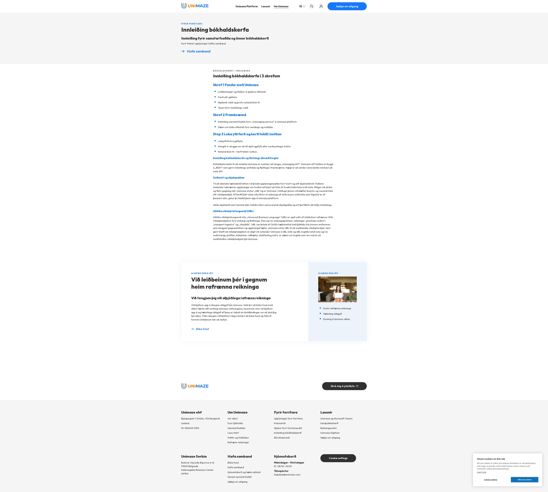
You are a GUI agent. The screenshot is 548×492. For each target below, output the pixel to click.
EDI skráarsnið (282, 437)
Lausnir (265, 6)
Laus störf (233, 432)
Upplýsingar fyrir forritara (288, 418)
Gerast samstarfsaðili (240, 476)
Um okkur (233, 418)
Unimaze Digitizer (330, 432)
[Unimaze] (194, 7)
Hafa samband (198, 51)
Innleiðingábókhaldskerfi (288, 432)
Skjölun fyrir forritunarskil (288, 428)
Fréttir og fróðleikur (238, 437)
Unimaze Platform (247, 6)
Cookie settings (338, 458)
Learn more (481, 472)
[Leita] (312, 6)
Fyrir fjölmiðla (235, 423)
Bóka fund (202, 329)
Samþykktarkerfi (329, 423)
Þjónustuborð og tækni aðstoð (244, 472)
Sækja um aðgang (347, 6)
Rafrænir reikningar (238, 442)
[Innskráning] (321, 6)
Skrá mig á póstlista (343, 386)
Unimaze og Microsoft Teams (336, 418)
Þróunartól (280, 423)
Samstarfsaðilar (236, 428)
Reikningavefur (328, 428)
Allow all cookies (525, 480)
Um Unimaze (281, 6)
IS (300, 6)
